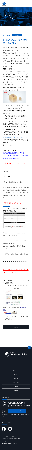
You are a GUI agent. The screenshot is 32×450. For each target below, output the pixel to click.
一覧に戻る (16, 327)
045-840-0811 (16, 403)
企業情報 (16, 386)
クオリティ (16, 370)
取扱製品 (16, 374)
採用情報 (16, 390)
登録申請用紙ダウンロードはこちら (15, 137)
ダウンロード (16, 382)
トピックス (16, 366)
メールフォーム (17, 411)
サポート (16, 378)
